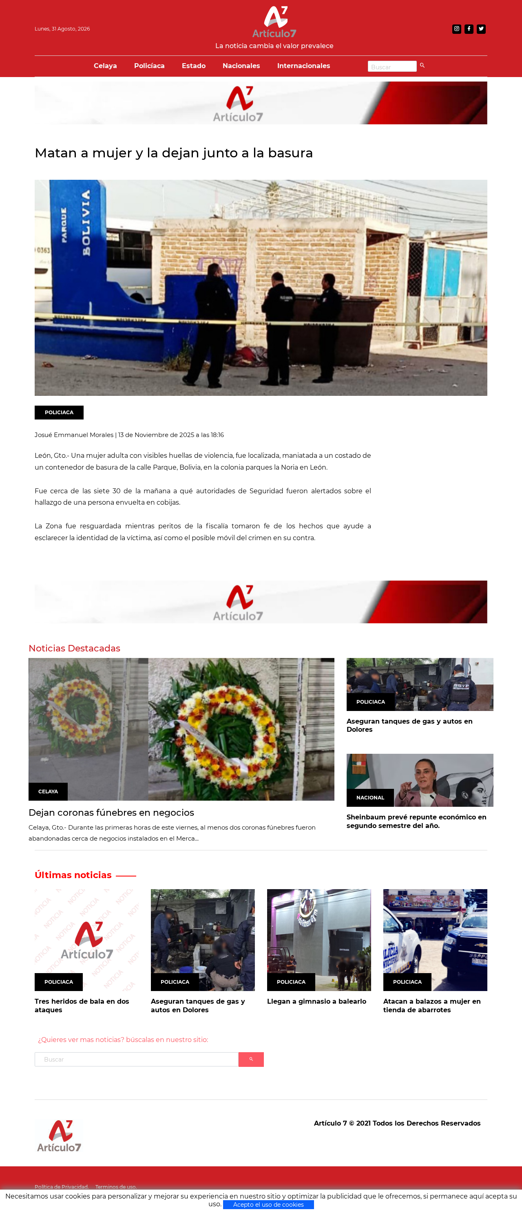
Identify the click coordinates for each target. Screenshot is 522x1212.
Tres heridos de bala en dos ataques (82, 1006)
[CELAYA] (181, 729)
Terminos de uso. (116, 1187)
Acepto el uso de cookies (268, 1204)
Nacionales (241, 66)
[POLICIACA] (420, 684)
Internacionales (303, 66)
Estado (194, 66)
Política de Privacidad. (62, 1187)
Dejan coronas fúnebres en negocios (111, 812)
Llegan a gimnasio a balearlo (316, 1001)
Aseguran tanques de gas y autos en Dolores (410, 725)
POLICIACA (59, 412)
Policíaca (149, 66)
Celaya (105, 66)
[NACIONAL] (420, 780)
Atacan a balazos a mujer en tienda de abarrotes (432, 1006)
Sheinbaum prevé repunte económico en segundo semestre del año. (417, 821)
